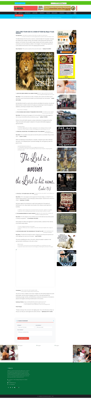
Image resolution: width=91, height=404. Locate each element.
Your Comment (20, 329)
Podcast (48, 13)
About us (20, 13)
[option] (9, 352)
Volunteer (62, 13)
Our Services (27, 13)
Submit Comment (23, 338)
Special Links (54, 13)
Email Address (38, 325)
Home (16, 13)
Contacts (68, 13)
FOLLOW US (42, 13)
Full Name (19, 325)
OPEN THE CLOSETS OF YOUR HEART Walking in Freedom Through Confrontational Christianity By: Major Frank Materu (34, 17)
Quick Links (35, 13)
